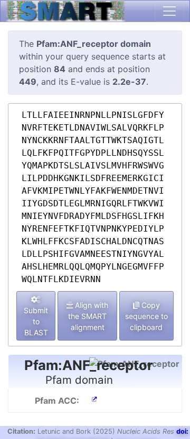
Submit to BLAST (36, 321)
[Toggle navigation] (169, 11)
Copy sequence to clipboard (146, 316)
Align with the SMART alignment (88, 316)
